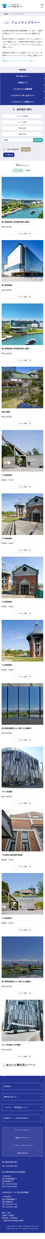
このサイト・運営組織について (16, 1107)
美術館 (25, 149)
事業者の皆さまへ (11, 1097)
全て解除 (8, 155)
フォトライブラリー (18, 14)
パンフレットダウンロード (22, 1145)
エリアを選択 (22, 122)
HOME (6, 14)
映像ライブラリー (22, 1138)
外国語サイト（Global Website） (17, 1118)
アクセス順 (18, 170)
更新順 (28, 170)
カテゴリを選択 (22, 116)
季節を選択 (22, 128)
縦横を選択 (22, 134)
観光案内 (7, 1086)
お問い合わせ (22, 1153)
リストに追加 (22, 233)
